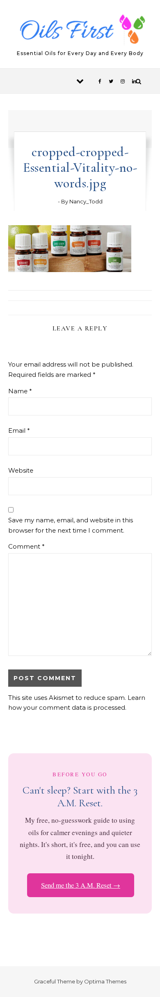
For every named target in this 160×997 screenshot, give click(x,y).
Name (20, 391)
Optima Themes (105, 981)
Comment (26, 546)
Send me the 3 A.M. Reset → (80, 885)
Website (20, 470)
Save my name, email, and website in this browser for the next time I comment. (70, 525)
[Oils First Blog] (80, 30)
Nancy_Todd (86, 201)
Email (19, 430)
